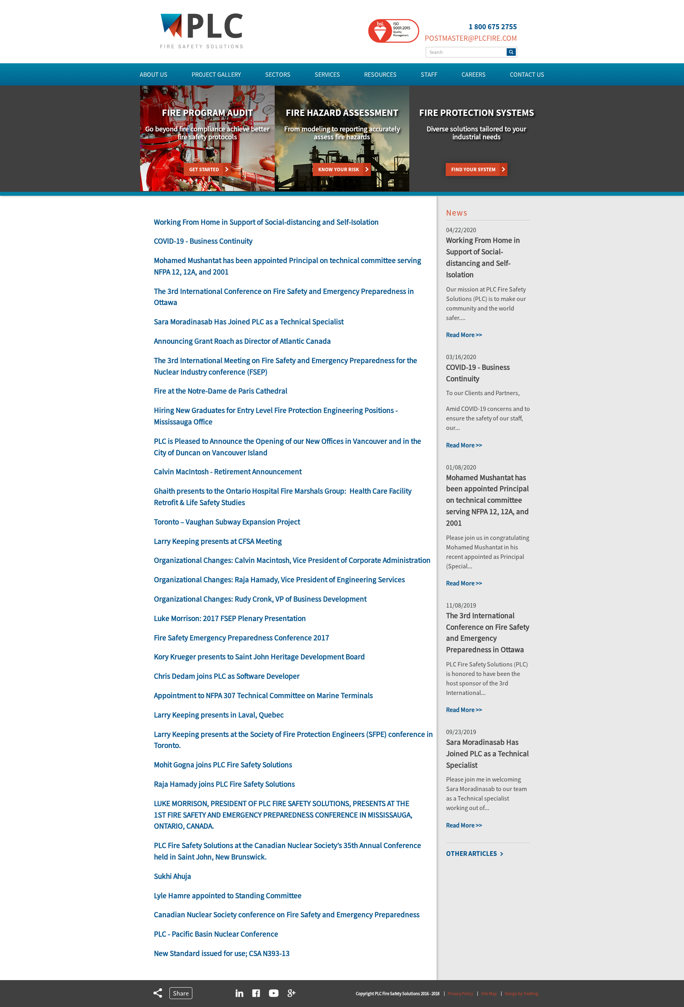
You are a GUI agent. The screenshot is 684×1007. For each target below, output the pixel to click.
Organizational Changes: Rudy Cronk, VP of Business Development (260, 599)
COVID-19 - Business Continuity (203, 241)
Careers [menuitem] (474, 74)
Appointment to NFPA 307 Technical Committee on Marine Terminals (263, 695)
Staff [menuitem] (429, 74)
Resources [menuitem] (380, 74)
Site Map (489, 993)
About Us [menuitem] (153, 74)
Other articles (471, 853)
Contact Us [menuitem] (527, 74)
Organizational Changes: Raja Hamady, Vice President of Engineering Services (279, 579)
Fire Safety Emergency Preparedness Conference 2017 (241, 637)
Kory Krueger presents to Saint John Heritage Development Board (259, 656)
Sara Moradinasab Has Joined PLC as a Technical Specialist (249, 321)
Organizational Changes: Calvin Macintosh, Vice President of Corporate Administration (292, 560)
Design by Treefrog (521, 993)
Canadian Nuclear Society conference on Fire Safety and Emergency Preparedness (287, 914)
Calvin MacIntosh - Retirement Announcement (228, 471)
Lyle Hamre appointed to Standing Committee (228, 895)
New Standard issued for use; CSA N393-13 (222, 953)
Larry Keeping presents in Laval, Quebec (219, 714)
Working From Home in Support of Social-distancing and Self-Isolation (266, 222)
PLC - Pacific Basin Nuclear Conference (216, 934)
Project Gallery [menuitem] (216, 74)
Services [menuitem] (327, 74)
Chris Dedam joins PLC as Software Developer (227, 676)
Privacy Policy (460, 993)
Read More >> (464, 335)
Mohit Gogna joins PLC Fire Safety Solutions (223, 764)
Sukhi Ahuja (172, 876)
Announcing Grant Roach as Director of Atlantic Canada (242, 341)
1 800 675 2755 (493, 26)
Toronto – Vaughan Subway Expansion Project (227, 521)
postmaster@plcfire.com (471, 38)
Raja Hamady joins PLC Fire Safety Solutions (224, 784)
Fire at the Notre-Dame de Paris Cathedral (220, 391)
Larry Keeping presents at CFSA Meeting (218, 541)
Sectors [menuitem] (278, 74)
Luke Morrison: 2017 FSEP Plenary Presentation (230, 618)
